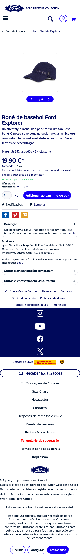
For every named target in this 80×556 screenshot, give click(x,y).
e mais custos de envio (34, 170)
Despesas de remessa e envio (40, 416)
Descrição (10, 224)
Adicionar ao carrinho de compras (48, 195)
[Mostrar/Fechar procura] (50, 19)
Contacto (66, 291)
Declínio (17, 550)
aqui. (20, 262)
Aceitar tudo (58, 550)
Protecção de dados (52, 298)
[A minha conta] (61, 19)
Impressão (59, 304)
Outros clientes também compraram (28, 271)
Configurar (37, 550)
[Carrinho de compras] (74, 19)
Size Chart (40, 391)
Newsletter (49, 291)
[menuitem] (6, 18)
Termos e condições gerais (31, 304)
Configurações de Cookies (21, 291)
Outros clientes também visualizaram (29, 281)
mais (71, 233)
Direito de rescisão (24, 298)
